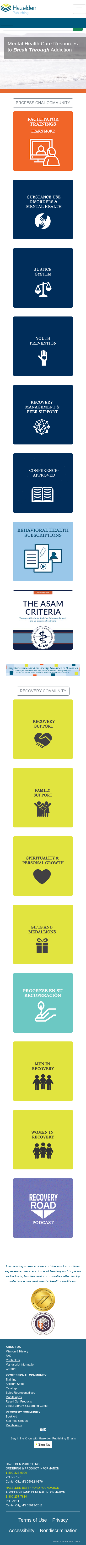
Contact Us (13, 1360)
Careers (11, 1369)
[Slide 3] (51, 86)
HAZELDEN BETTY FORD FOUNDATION (32, 1487)
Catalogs (11, 1388)
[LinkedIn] (44, 1430)
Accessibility (21, 1530)
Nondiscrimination (58, 1530)
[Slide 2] (43, 86)
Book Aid (11, 1416)
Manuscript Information (20, 1364)
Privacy (60, 1520)
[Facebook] (41, 1430)
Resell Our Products (19, 1401)
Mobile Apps (14, 1397)
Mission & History (17, 1351)
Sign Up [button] (43, 1444)
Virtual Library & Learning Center (27, 1405)
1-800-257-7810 (16, 1496)
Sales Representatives (20, 1392)
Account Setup (15, 1384)
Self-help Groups (17, 1421)
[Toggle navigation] (6, 21)
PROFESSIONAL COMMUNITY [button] (43, 103)
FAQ (8, 1355)
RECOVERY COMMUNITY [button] (43, 691)
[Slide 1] (34, 86)
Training (11, 1379)
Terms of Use (32, 1520)
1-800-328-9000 (16, 1472)
